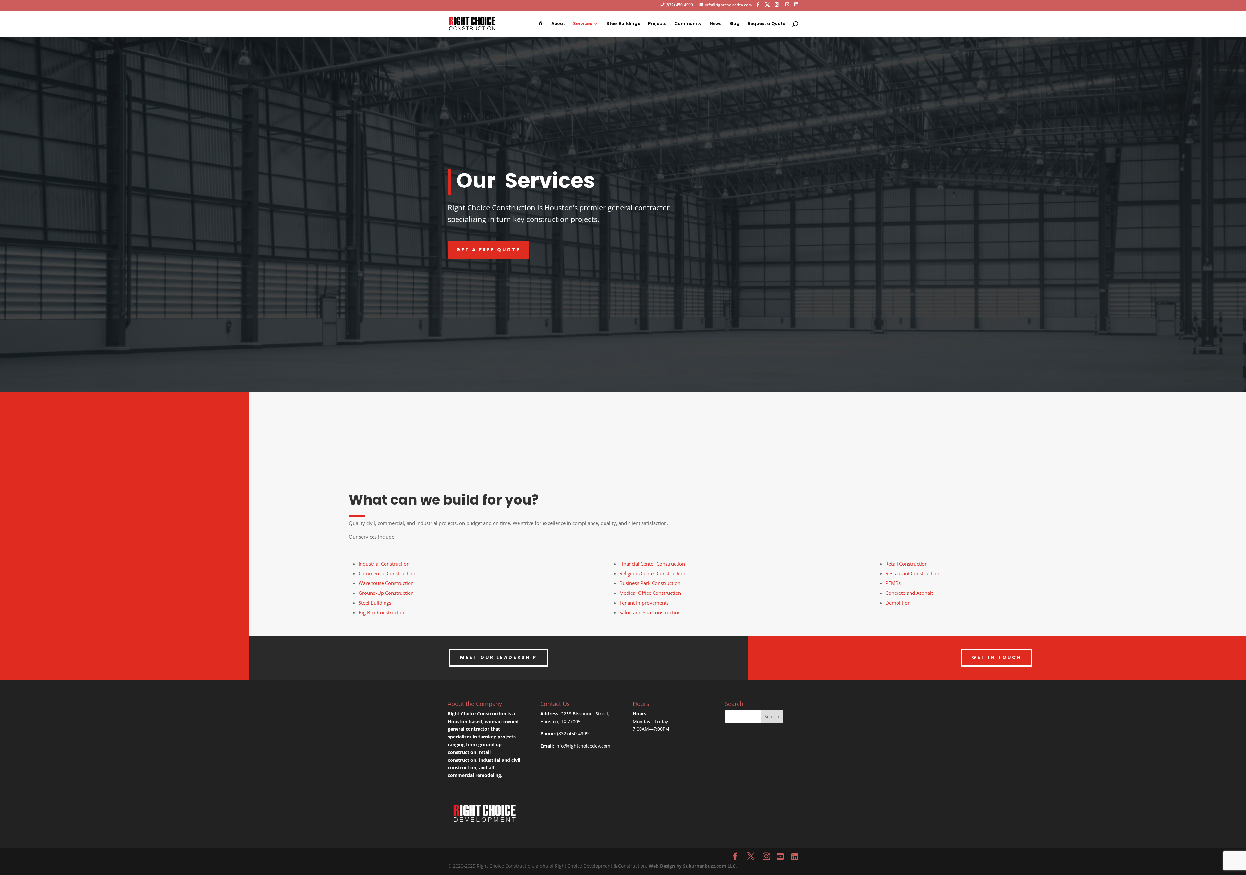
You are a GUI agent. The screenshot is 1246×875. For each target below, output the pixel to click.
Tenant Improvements (644, 602)
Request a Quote (766, 24)
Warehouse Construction (386, 583)
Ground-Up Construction (386, 593)
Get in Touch (996, 657)
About (558, 24)
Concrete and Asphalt (909, 593)
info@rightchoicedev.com (582, 746)
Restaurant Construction (912, 573)
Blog (734, 24)
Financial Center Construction (652, 563)
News (715, 24)
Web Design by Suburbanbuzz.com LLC (692, 866)
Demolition (898, 602)
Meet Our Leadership (498, 657)
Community (688, 24)
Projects (657, 24)
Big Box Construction (382, 612)
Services (582, 24)
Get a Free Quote (488, 249)
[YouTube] (780, 856)
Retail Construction (907, 563)
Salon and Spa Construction (650, 612)
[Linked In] (796, 6)
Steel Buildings (623, 24)
